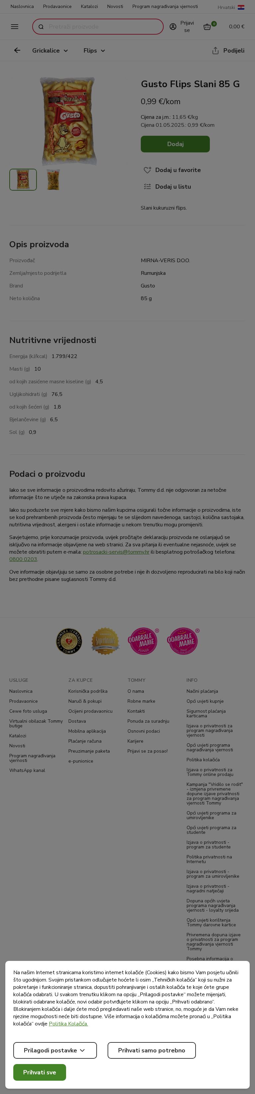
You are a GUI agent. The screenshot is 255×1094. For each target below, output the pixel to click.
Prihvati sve (39, 1072)
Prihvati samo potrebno (151, 1050)
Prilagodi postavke (50, 1050)
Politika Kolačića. (68, 1023)
